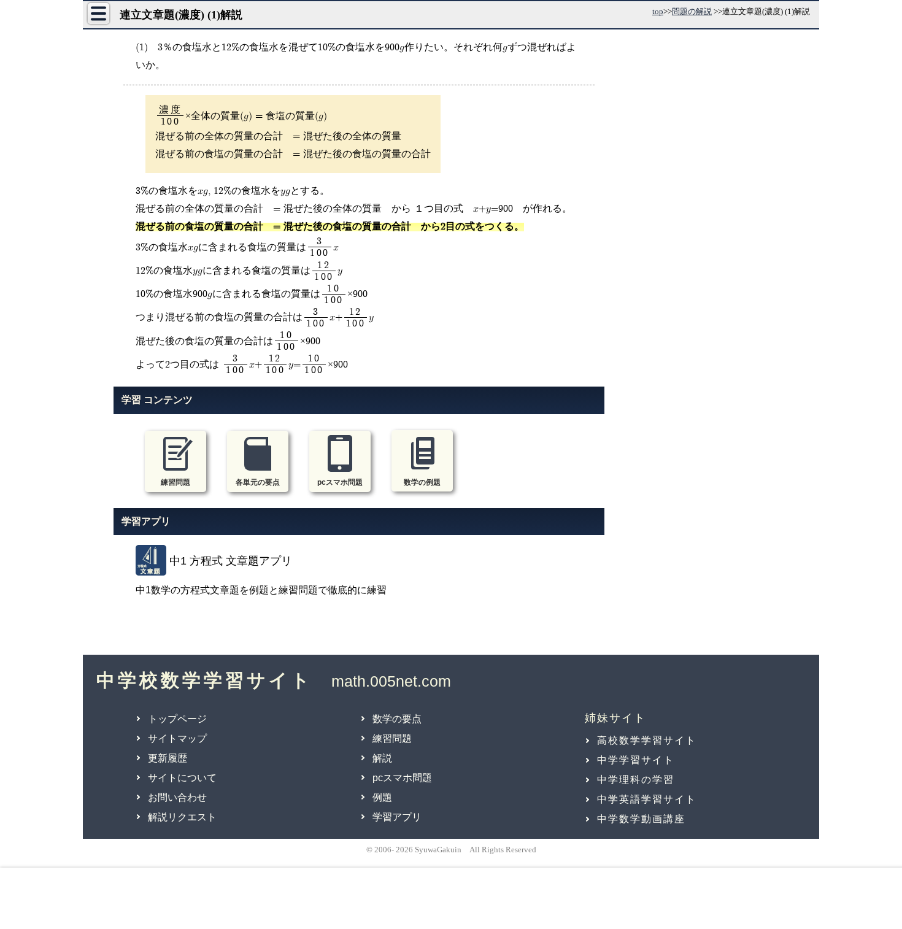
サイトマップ (177, 738)
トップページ (177, 719)
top (657, 11)
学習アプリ (397, 817)
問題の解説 (692, 11)
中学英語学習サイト (646, 799)
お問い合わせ (177, 797)
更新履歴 (167, 758)
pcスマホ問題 (402, 778)
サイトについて (182, 778)
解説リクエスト (182, 817)
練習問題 (392, 738)
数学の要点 (397, 719)
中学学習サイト (635, 760)
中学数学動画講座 (641, 819)
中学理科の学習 (635, 779)
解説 (382, 758)
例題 (382, 797)
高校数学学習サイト (646, 740)
